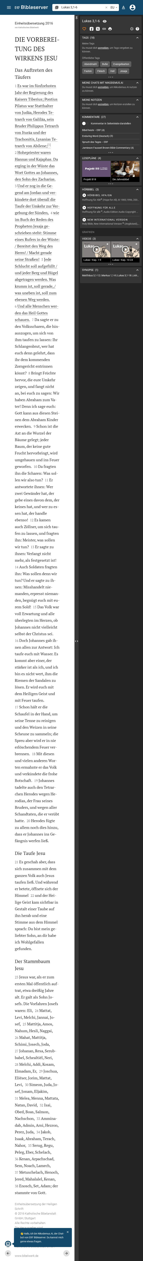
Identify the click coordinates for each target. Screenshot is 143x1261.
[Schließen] (67, 1232)
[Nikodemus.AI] (8, 1244)
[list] (111, 139)
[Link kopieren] (104, 29)
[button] (9, 7)
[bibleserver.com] (31, 8)
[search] (83, 7)
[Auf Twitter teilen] (98, 29)
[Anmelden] (132, 7)
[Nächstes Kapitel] (66, 1253)
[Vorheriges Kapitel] (8, 1253)
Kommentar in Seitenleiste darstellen (111, 123)
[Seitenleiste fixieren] (76, 18)
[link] (111, 275)
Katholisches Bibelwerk (28, 27)
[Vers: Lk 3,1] (104, 21)
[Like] (84, 29)
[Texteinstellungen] (123, 7)
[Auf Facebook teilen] (91, 29)
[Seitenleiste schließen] (76, 641)
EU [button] (112, 7)
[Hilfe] (137, 29)
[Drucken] (110, 29)
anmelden (103, 47)
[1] (49, 145)
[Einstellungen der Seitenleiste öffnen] (132, 29)
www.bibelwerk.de (26, 1256)
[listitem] (111, 130)
